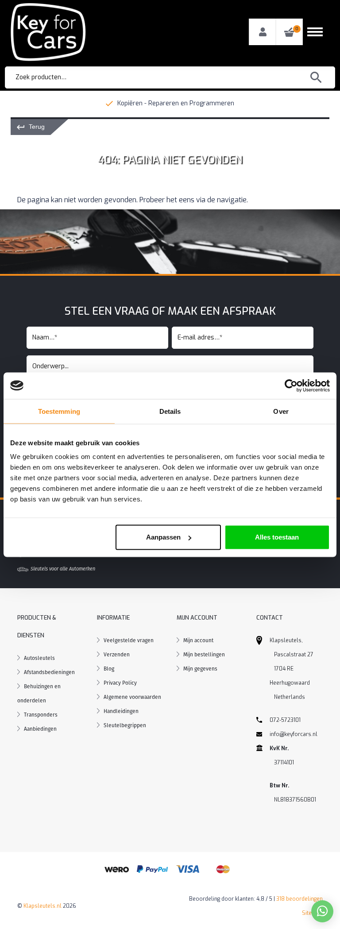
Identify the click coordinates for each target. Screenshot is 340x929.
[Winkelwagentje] (289, 32)
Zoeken (316, 77)
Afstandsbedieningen (49, 672)
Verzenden (117, 654)
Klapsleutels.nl (42, 906)
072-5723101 (285, 720)
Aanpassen (163, 537)
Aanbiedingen (40, 729)
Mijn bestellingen (204, 654)
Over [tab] (280, 411)
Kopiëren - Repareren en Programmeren (175, 103)
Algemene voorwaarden (132, 697)
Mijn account (198, 640)
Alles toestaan (277, 537)
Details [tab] (170, 411)
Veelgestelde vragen (129, 640)
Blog (109, 669)
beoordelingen (299, 898)
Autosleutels (39, 658)
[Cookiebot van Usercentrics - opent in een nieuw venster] (291, 385)
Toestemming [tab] (59, 411)
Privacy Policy (120, 683)
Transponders (41, 715)
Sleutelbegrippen (125, 725)
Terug (37, 126)
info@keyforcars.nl (293, 734)
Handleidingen (121, 711)
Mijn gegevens (200, 669)
